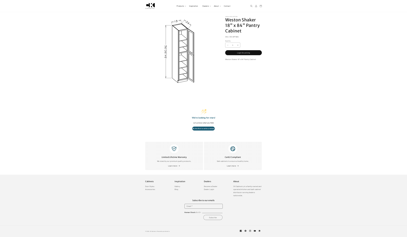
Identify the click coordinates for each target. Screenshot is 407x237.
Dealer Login (209, 189)
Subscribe (213, 217)
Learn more (172, 166)
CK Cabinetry (153, 231)
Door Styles (149, 186)
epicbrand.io (166, 231)
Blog (176, 189)
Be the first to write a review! (203, 129)
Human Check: (190, 212)
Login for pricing (243, 53)
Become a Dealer (210, 186)
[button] (180, 6)
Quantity (228, 41)
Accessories (150, 189)
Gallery (177, 186)
